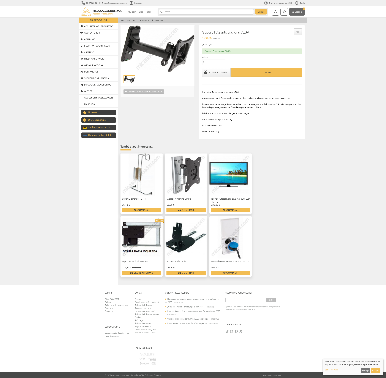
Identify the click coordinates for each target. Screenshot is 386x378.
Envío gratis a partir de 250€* (281, 3)
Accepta (375, 370)
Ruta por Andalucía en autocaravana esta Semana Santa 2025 (193, 311)
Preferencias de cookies (145, 332)
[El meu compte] (275, 12)
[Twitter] (241, 331)
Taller (148, 11)
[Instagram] (232, 331)
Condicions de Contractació (147, 302)
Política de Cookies (143, 323)
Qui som (132, 11)
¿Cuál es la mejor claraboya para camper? (185, 306)
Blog (141, 11)
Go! (271, 300)
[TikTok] (227, 331)
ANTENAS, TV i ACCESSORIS (139, 20)
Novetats (92, 112)
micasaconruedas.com (120, 375)
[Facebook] (236, 331)
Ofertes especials (97, 119)
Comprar (266, 72)
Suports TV (158, 20)
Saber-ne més (331, 369)
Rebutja (365, 370)
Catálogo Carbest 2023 (100, 135)
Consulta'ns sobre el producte (144, 91)
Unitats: (205, 57)
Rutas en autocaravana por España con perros (187, 323)
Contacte (109, 311)
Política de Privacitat (143, 305)
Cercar (261, 11)
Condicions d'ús (137, 375)
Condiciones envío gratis (145, 329)
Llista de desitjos (112, 336)
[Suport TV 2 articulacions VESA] (129, 79)
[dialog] (353, 367)
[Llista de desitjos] (284, 12)
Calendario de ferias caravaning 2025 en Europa (187, 319)
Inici (123, 20)
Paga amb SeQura (143, 326)
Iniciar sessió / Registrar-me (117, 333)
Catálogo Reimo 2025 (99, 127)
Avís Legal (139, 320)
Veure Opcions (143, 272)
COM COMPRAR (112, 299)
